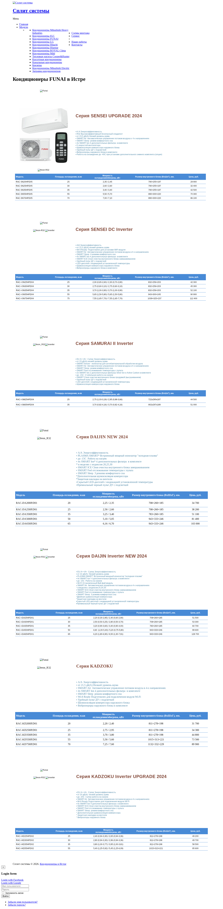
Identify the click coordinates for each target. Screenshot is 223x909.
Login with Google (11, 882)
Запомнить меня (14, 893)
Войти (5, 896)
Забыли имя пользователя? (23, 902)
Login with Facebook (12, 880)
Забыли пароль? (17, 904)
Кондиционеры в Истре (53, 864)
